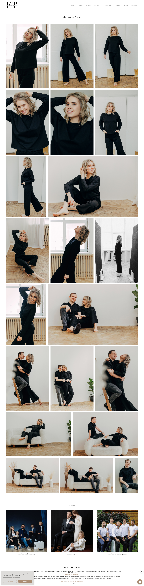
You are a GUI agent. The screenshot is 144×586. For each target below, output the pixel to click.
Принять (25, 581)
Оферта (63, 581)
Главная (80, 5)
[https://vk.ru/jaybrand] (65, 567)
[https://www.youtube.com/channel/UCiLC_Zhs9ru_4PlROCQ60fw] (72, 567)
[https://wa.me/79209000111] (68, 567)
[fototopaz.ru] (12, 5)
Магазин (73, 5)
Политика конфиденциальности (74, 581)
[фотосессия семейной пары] (27, 56)
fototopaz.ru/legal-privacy (72, 574)
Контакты (134, 5)
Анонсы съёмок (109, 5)
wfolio (73, 584)
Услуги (118, 5)
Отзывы (88, 5)
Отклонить (10, 581)
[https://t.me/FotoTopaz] (76, 567)
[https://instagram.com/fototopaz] (79, 567)
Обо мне (126, 5)
